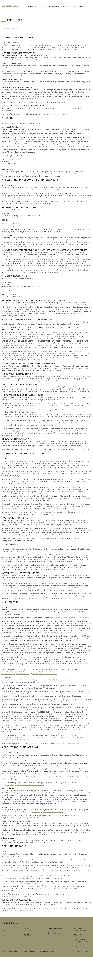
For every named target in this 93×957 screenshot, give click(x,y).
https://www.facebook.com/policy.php (44, 674)
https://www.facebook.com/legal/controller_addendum (68, 655)
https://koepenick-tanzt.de (79, 936)
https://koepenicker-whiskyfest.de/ (81, 930)
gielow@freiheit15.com (55, 932)
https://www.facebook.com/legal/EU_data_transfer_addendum (25, 672)
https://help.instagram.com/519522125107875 (60, 737)
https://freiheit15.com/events (80, 946)
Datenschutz (32, 951)
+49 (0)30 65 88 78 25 (30, 930)
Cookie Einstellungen (55, 951)
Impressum (24, 951)
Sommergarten (53, 6)
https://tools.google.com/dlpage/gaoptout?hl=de (47, 812)
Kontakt (82, 6)
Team (74, 6)
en (91, 6)
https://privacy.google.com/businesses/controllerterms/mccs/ (24, 785)
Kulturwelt (31, 6)
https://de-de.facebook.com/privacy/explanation (55, 632)
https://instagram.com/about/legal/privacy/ (69, 743)
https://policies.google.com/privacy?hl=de (19, 896)
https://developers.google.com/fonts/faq (50, 908)
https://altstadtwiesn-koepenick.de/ (81, 941)
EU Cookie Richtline (43, 951)
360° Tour (65, 6)
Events (41, 6)
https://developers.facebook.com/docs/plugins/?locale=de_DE (69, 618)
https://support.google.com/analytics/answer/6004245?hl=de (26, 818)
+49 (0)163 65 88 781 (55, 933)
